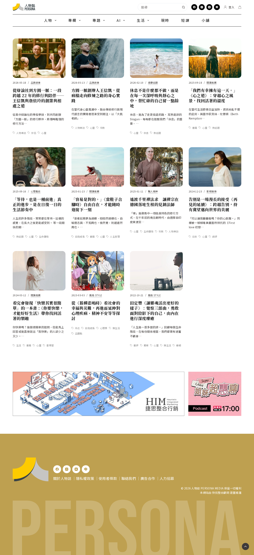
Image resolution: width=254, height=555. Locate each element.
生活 (141, 20)
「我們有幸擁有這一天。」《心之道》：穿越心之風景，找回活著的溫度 (213, 95)
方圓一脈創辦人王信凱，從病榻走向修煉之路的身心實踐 (95, 95)
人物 (48, 20)
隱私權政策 (85, 478)
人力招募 (167, 478)
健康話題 (153, 82)
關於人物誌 (62, 478)
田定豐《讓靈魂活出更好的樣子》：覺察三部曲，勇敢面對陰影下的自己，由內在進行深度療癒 (154, 310)
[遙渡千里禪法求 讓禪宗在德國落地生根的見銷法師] (156, 167)
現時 (165, 20)
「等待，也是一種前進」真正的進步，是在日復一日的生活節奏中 (37, 204)
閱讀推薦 (211, 82)
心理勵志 (35, 191)
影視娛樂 (211, 191)
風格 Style (95, 295)
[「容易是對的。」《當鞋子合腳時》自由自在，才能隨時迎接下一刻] (97, 167)
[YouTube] (209, 7)
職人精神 (153, 191)
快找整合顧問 (220, 493)
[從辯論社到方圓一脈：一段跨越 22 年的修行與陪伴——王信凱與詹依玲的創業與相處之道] (39, 58)
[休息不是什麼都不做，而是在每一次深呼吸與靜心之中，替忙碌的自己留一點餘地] (156, 58)
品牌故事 (35, 82)
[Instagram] (202, 7)
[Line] (217, 7)
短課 (185, 20)
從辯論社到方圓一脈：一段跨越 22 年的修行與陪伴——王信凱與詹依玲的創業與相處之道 (38, 98)
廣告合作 (147, 478)
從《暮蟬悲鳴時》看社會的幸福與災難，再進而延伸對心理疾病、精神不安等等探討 (95, 310)
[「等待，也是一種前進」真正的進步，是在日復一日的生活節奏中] (39, 167)
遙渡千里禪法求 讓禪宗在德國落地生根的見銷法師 (154, 201)
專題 (96, 20)
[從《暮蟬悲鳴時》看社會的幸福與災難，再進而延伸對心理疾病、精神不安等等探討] (97, 270)
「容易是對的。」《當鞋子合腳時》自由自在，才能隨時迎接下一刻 (96, 204)
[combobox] (159, 7)
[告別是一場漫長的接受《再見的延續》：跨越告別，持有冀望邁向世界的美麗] (215, 167)
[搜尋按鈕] (183, 7)
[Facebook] (194, 7)
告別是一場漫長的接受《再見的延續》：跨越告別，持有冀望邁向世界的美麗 (213, 204)
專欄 (72, 20)
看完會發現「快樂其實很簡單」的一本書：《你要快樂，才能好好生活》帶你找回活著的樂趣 (38, 310)
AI (119, 20)
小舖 (206, 20)
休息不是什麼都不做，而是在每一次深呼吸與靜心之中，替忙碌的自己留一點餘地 (154, 98)
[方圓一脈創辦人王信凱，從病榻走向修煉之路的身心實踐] (97, 58)
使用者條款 (108, 478)
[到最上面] (245, 546)
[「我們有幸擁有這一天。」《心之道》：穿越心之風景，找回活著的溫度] (215, 58)
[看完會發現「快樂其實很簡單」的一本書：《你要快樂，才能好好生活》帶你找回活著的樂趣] (39, 270)
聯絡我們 (128, 478)
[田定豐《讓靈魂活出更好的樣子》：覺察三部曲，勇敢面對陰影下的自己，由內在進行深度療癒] (156, 270)
